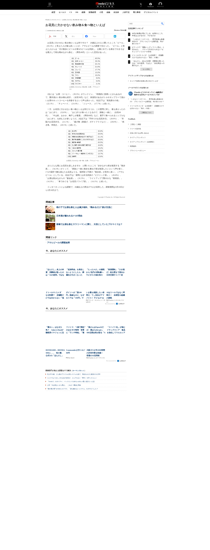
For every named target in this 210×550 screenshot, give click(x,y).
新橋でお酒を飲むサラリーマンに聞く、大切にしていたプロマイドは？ (89, 224)
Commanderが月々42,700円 (75, 351)
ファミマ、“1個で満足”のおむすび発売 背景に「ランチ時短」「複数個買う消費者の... (75, 330)
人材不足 (126, 12)
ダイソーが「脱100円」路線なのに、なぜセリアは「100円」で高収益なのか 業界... (75, 295)
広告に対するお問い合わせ (139, 133)
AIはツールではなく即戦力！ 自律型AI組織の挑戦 (115, 295)
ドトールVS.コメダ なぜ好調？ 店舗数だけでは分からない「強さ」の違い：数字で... (55, 295)
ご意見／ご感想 (135, 124)
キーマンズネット (78, 370)
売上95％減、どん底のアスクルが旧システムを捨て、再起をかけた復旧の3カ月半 (73, 374)
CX (70, 12)
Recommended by (110, 303)
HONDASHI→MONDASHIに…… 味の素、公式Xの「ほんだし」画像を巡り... (55, 353)
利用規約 (133, 146)
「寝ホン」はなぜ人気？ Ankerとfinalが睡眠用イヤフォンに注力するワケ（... (55, 330)
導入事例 (136, 12)
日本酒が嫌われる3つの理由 (69, 216)
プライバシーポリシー (138, 150)
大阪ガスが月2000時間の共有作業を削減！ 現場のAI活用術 (96, 353)
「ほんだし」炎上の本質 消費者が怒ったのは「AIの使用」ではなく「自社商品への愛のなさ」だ (148, 63)
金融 (108, 12)
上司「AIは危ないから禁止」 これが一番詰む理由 (64, 385)
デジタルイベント (151, 12)
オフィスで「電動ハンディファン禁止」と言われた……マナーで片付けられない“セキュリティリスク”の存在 (148, 49)
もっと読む (146, 69)
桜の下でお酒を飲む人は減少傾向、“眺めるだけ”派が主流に (84, 207)
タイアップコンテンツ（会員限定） (142, 142)
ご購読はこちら (146, 112)
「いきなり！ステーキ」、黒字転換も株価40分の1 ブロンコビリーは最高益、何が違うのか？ (148, 41)
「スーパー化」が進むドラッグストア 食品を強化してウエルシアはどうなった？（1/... (116, 330)
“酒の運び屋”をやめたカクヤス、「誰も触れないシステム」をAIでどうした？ (72, 389)
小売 (101, 12)
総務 (83, 12)
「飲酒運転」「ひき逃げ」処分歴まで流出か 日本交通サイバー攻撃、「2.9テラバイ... (115, 272)
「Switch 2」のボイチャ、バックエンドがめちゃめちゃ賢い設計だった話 (71, 381)
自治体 (116, 12)
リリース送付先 (135, 129)
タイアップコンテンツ (138, 137)
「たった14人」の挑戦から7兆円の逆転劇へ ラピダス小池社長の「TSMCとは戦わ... (95, 272)
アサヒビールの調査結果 (58, 242)
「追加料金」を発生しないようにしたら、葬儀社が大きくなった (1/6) (75, 272)
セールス (62, 12)
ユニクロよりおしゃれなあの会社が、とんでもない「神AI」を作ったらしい (72, 378)
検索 (162, 23)
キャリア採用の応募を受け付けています (144, 81)
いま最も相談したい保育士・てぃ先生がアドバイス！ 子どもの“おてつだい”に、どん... (95, 295)
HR (76, 12)
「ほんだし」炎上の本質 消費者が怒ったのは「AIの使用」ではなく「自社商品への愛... (55, 272)
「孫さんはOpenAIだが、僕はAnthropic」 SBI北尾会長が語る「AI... (96, 330)
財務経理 (92, 12)
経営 (53, 12)
